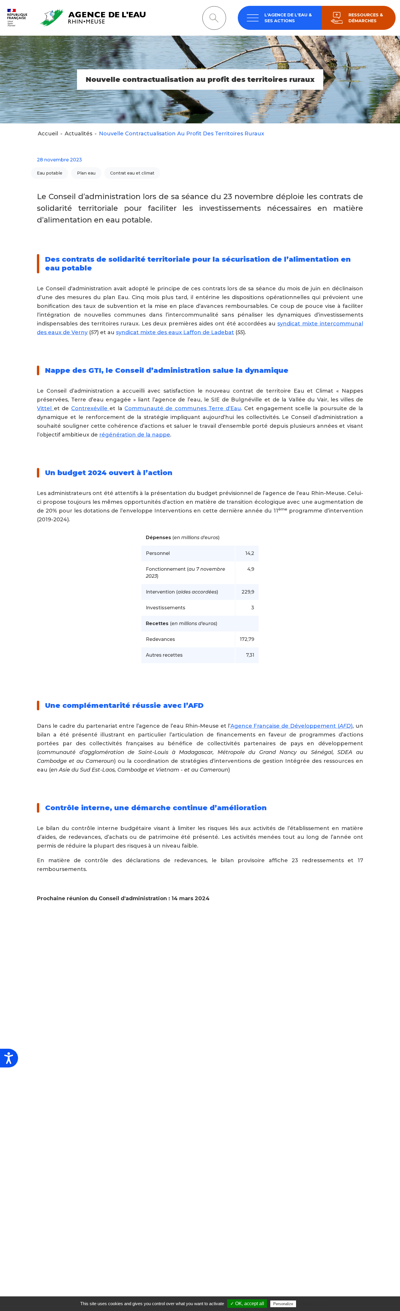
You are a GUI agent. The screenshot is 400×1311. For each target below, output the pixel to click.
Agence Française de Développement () (291, 726)
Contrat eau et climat (132, 173)
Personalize (283, 1304)
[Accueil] (75, 18)
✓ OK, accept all (247, 1303)
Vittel (45, 408)
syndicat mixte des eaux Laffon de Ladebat (175, 332)
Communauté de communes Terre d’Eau (182, 408)
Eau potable (49, 173)
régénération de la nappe (134, 435)
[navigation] (280, 18)
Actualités (78, 133)
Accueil (48, 133)
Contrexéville (90, 408)
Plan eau (86, 173)
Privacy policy (311, 1303)
